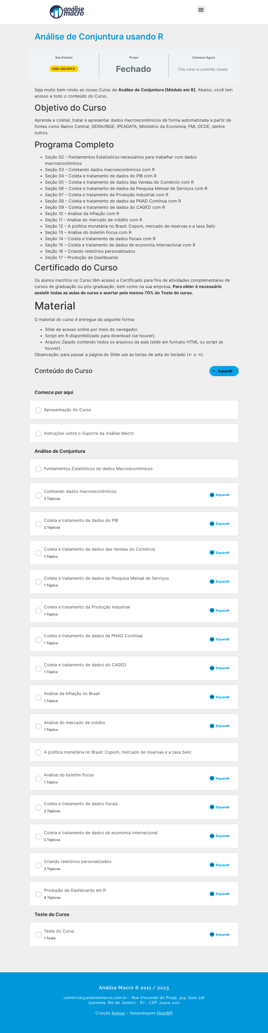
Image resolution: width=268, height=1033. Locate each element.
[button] (201, 9)
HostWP (165, 1013)
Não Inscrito (64, 69)
